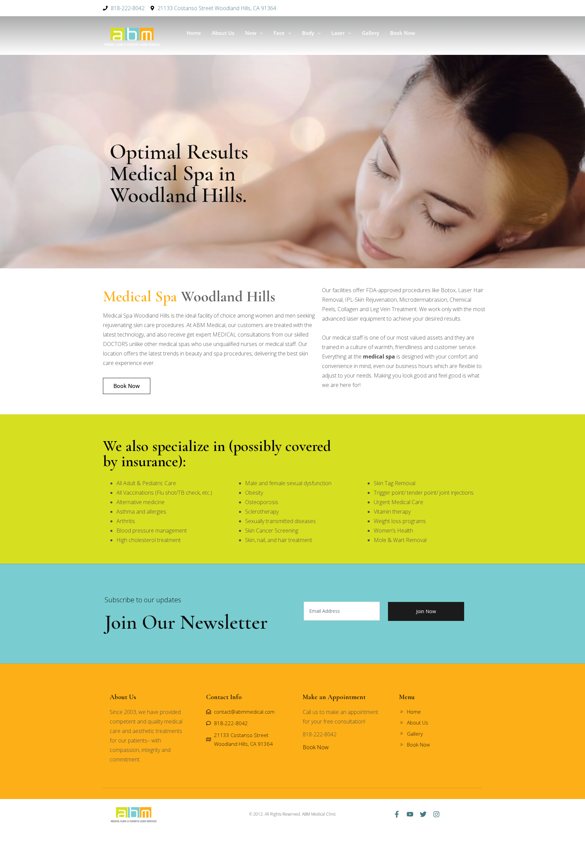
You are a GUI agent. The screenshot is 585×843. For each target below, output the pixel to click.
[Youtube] (410, 814)
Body (308, 32)
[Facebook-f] (396, 814)
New (250, 32)
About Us (223, 32)
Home (194, 32)
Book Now (402, 32)
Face (279, 32)
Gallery (370, 32)
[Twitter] (423, 814)
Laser (338, 32)
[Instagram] (436, 814)
